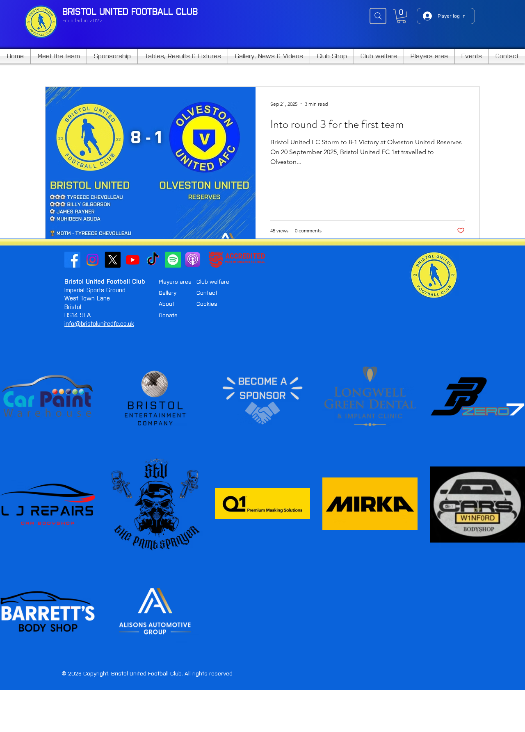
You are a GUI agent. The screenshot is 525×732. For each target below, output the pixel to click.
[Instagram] (92, 260)
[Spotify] (173, 260)
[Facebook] (72, 260)
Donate (168, 315)
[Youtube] (133, 260)
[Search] (378, 16)
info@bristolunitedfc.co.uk (99, 323)
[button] (401, 16)
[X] (113, 260)
